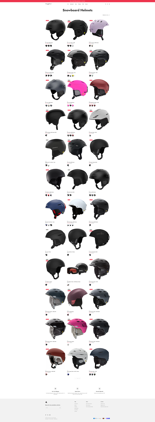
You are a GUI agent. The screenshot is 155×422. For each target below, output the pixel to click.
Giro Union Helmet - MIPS (93, 132)
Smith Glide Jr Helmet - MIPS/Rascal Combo (73, 281)
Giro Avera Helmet (48, 251)
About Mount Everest (89, 403)
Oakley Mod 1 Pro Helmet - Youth (50, 162)
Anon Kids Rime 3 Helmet (71, 251)
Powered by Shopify (53, 417)
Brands (86, 4)
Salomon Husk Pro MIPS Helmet (94, 42)
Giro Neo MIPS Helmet (92, 192)
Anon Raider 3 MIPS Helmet (49, 192)
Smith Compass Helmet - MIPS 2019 (50, 311)
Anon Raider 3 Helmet (48, 281)
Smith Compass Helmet (70, 341)
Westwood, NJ (103, 403)
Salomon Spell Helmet (70, 311)
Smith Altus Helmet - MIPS (93, 371)
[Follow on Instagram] (49, 414)
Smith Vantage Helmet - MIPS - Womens (73, 371)
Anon (67, 161)
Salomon (90, 41)
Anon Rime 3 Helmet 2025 (93, 162)
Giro (45, 41)
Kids (83, 4)
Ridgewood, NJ (103, 405)
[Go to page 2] (80, 378)
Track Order (76, 403)
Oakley (46, 161)
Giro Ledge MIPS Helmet (49, 42)
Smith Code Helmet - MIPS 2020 (50, 371)
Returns (75, 405)
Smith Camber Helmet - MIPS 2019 (94, 341)
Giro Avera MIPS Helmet (49, 102)
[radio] (46, 46)
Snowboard (72, 4)
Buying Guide (76, 408)
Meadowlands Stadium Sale (104, 406)
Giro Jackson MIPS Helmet (71, 132)
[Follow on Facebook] (45, 414)
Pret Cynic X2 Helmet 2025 (93, 251)
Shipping (76, 406)
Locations (102, 401)
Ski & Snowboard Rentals (89, 406)
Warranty (76, 411)
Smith (45, 71)
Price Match (76, 409)
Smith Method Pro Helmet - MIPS (94, 102)
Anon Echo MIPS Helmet (70, 162)
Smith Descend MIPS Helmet (49, 72)
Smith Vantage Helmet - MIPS (93, 281)
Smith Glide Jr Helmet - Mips (71, 72)
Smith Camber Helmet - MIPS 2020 (94, 311)
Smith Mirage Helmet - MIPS (93, 72)
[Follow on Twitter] (47, 414)
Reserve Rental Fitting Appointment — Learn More (77, 1)
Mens (76, 4)
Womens (79, 4)
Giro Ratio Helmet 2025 (70, 192)
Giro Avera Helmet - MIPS (71, 42)
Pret (89, 250)
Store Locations (88, 405)
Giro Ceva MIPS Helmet (70, 102)
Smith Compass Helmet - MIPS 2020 (50, 341)
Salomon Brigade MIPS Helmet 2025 (50, 132)
